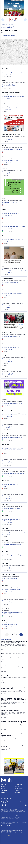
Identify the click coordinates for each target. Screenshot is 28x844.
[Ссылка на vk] (2, 805)
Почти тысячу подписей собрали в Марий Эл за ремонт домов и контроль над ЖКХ (14, 642)
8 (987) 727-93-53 (8, 498)
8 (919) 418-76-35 (8, 173)
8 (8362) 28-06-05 (8, 272)
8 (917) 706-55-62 (8, 534)
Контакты (4, 796)
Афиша (3, 786)
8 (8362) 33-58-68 (8, 591)
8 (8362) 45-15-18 (8, 295)
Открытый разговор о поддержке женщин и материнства (13, 654)
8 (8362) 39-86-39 (8, 602)
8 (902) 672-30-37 (8, 427)
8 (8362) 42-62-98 (8, 215)
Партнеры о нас (5, 828)
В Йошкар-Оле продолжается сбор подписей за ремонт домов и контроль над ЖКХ (13, 722)
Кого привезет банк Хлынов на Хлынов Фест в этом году (13, 745)
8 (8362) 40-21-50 (8, 139)
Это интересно (6, 639)
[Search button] (25, 19)
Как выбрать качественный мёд (10, 666)
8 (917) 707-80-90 (8, 568)
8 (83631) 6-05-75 (8, 626)
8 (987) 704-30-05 (8, 74)
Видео (17, 786)
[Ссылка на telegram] (5, 805)
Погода (17, 790)
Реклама (17, 792)
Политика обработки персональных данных (13, 825)
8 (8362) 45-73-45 (7, 798)
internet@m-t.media (7, 799)
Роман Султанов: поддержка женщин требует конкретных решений (13, 687)
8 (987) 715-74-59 (8, 522)
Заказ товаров (19, 788)
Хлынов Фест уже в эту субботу (9, 710)
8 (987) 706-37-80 (8, 510)
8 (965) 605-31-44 (8, 204)
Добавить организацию (9, 35)
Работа (3, 788)
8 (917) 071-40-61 (8, 475)
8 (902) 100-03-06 (8, 241)
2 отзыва (6, 217)
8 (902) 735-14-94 (8, 307)
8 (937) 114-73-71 (8, 416)
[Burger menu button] (2, 19)
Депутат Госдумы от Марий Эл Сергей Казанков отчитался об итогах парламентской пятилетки (13, 699)
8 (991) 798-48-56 (8, 338)
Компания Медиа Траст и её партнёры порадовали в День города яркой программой (13, 676)
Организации (18, 784)
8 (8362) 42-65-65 (8, 162)
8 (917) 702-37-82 (8, 580)
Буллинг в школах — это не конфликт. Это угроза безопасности (12, 734)
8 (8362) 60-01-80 (8, 86)
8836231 (5, 486)
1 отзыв (5, 230)
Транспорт (4, 790)
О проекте (4, 792)
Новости (3, 784)
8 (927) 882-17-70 (8, 228)
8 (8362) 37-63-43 (8, 374)
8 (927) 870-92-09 (8, 405)
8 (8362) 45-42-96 (8, 349)
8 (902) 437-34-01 (8, 98)
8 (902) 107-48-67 (8, 284)
